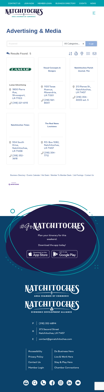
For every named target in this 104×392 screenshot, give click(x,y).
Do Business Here (64, 351)
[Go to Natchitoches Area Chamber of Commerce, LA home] (24, 13)
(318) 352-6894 (47, 323)
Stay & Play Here (63, 362)
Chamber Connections (66, 367)
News (93, 3)
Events (83, 3)
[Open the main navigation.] (94, 13)
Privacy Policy (35, 356)
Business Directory (66, 3)
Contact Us (14, 3)
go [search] (92, 43)
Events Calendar (33, 175)
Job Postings (78, 175)
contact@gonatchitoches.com (55, 339)
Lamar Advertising (17, 85)
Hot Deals (45, 175)
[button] (7, 53)
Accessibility (35, 351)
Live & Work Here (63, 356)
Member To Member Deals (61, 175)
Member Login (45, 3)
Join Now (29, 3)
